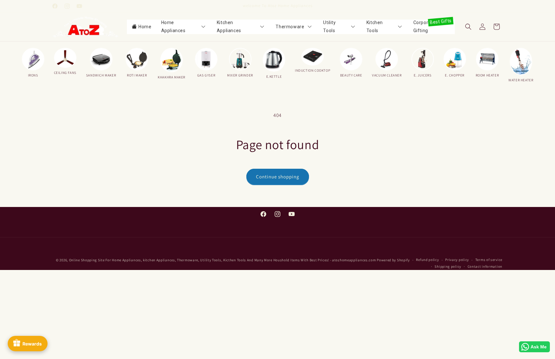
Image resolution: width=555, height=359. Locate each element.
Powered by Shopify (393, 260)
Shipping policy (448, 267)
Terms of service (488, 260)
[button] (468, 27)
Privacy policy (457, 260)
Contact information (485, 267)
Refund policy (427, 260)
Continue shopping (277, 177)
